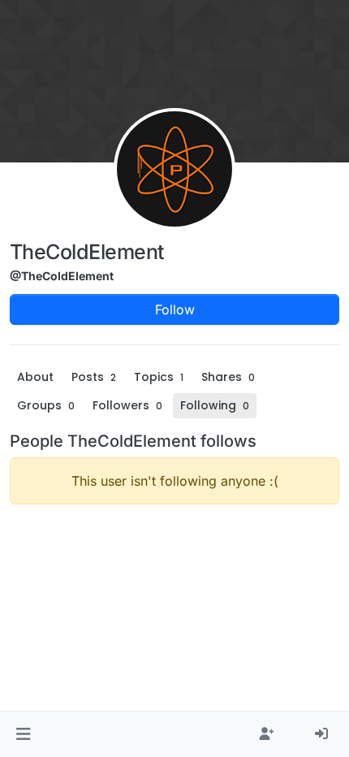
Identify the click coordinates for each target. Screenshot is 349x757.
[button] (23, 734)
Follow (175, 309)
